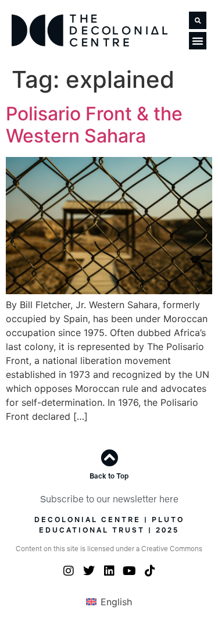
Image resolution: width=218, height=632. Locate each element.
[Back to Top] (109, 458)
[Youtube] (129, 571)
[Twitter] (89, 571)
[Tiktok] (150, 571)
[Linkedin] (109, 571)
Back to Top (109, 476)
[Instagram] (68, 571)
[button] (197, 20)
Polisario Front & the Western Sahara (94, 124)
